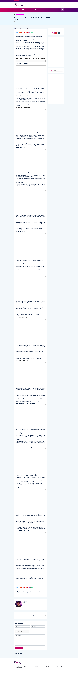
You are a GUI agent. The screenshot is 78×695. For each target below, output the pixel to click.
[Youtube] (25, 32)
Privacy (25, 664)
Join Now (36, 666)
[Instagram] (29, 32)
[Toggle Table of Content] (44, 61)
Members (48, 9)
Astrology (16, 9)
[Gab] (32, 32)
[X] (30, 32)
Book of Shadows (23, 9)
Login (35, 663)
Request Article (57, 663)
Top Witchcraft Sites (58, 666)
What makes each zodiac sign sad (34, 591)
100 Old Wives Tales (22, 615)
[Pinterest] (21, 32)
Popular (55, 70)
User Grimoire (42, 9)
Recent (51, 70)
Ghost (56, 664)
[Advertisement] (45, 5)
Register (36, 664)
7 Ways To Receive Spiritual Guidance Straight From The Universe (36, 616)
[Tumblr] (23, 32)
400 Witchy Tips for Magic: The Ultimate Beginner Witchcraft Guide (31, 0)
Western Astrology (19, 14)
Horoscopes (31, 9)
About (25, 663)
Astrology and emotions (23, 591)
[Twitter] (18, 32)
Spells (36, 9)
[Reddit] (20, 32)
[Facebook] (16, 32)
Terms (25, 666)
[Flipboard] (27, 32)
